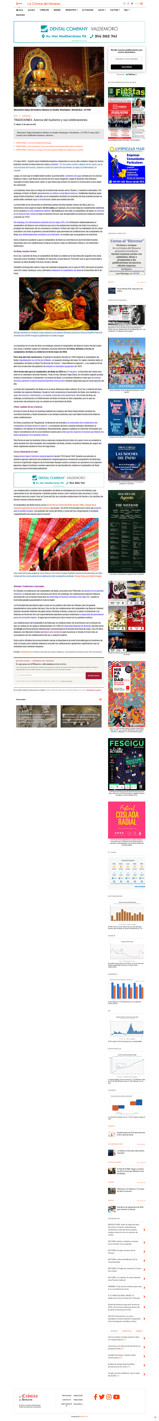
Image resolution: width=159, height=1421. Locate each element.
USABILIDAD (78, 1396)
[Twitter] (132, 3)
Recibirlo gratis (93, 676)
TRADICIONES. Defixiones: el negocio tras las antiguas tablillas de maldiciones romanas (49, 150)
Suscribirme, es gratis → (94, 690)
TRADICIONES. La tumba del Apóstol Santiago (33, 143)
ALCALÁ (31, 10)
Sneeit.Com (84, 1416)
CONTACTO (66, 1400)
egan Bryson (27, 652)
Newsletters (78, 1404)
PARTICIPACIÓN (66, 1405)
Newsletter (20, 15)
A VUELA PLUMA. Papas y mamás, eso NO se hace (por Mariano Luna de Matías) (130, 1171)
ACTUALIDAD (87, 10)
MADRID (57, 10)
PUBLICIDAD (78, 1400)
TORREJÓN (44, 10)
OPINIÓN (111, 1126)
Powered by (121, 74)
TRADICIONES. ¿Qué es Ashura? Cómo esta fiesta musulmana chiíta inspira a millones (49, 146)
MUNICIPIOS (71, 10)
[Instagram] (124, 3)
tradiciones (26, 116)
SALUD (101, 10)
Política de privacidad (66, 681)
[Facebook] (128, 3)
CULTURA (114, 10)
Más (126, 10)
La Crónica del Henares (44, 4)
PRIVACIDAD (66, 1396)
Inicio (20, 10)
